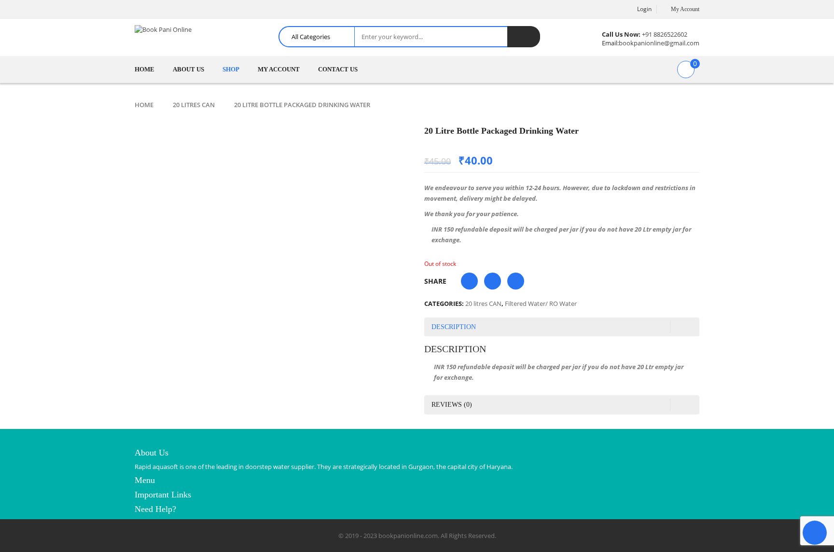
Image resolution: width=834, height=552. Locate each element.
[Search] (523, 36)
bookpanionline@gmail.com (659, 43)
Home (144, 104)
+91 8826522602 (664, 34)
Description (453, 327)
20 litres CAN (194, 104)
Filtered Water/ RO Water (541, 303)
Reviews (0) (451, 404)
